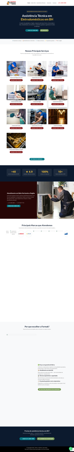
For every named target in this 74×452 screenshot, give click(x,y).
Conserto (49, 3)
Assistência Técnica (41, 3)
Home (28, 3)
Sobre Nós (33, 3)
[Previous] (7, 274)
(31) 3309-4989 (62, 3)
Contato (54, 3)
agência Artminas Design (43, 449)
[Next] (67, 274)
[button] (70, 448)
